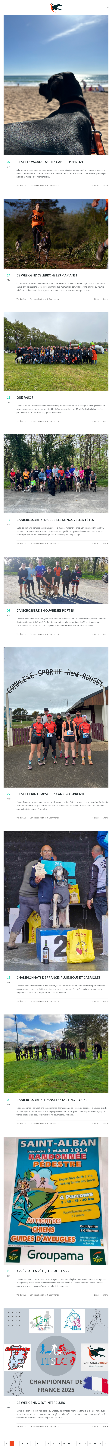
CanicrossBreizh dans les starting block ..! (53, 1100)
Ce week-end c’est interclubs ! (41, 1403)
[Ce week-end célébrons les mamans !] (56, 234)
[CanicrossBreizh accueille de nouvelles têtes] (56, 473)
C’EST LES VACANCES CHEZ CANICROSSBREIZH (50, 162)
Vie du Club (21, 185)
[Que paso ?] (56, 351)
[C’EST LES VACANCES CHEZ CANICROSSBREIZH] (56, 85)
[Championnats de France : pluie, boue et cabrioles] (56, 901)
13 (74, 1443)
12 (69, 1443)
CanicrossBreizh (37, 185)
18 (100, 1443)
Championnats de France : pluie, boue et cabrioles (58, 977)
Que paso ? (25, 397)
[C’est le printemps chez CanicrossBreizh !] (56, 717)
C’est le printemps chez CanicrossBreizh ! (51, 794)
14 (79, 1443)
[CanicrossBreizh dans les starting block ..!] (56, 1053)
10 (59, 1443)
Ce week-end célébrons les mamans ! (47, 275)
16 (90, 1443)
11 (64, 1443)
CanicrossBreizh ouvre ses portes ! (46, 610)
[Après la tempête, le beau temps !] (56, 1201)
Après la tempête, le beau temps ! (44, 1271)
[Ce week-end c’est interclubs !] (56, 1352)
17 (95, 1443)
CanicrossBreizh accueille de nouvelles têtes (55, 520)
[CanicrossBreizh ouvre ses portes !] (56, 580)
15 (84, 1443)
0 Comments (53, 185)
